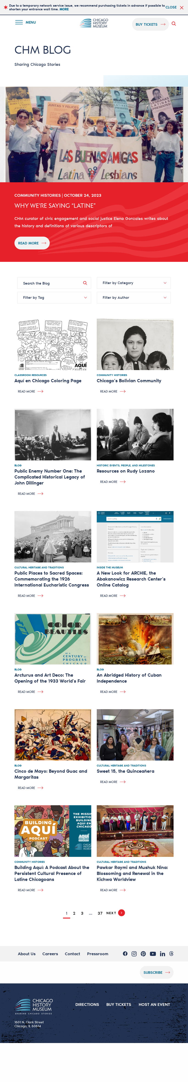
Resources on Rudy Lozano (126, 471)
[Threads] (171, 953)
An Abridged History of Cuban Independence (129, 678)
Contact (72, 954)
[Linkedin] (162, 953)
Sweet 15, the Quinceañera (125, 771)
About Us (27, 954)
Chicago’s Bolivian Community (129, 380)
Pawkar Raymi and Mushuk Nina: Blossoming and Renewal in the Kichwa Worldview (132, 873)
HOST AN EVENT (154, 1004)
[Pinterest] (143, 953)
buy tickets (147, 24)
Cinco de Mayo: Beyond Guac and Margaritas (50, 774)
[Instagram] (134, 953)
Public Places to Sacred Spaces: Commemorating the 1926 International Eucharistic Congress (51, 579)
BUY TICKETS (118, 1004)
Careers (50, 954)
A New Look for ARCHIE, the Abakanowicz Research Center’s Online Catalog (131, 579)
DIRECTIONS (87, 1004)
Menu (28, 23)
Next (111, 912)
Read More (28, 243)
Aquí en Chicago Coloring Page (47, 380)
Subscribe (153, 972)
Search (175, 23)
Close (171, 7)
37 (100, 913)
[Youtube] (153, 953)
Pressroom (97, 954)
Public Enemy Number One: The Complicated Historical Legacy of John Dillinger (49, 477)
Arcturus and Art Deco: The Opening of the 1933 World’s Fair (50, 678)
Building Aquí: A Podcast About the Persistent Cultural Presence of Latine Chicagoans (51, 873)
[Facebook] (125, 953)
